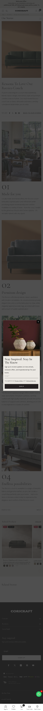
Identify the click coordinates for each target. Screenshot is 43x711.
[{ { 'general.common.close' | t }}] (38, 321)
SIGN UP (21, 386)
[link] (6, 707)
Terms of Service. (31, 381)
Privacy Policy (19, 381)
